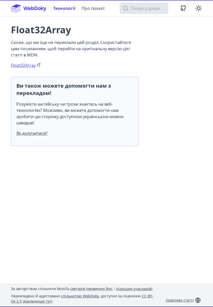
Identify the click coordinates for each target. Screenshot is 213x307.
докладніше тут (37, 301)
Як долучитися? (32, 133)
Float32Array (23, 65)
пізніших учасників (133, 288)
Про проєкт (93, 8)
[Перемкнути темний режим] (198, 8)
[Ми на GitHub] (183, 8)
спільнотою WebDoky (80, 295)
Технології (64, 8)
